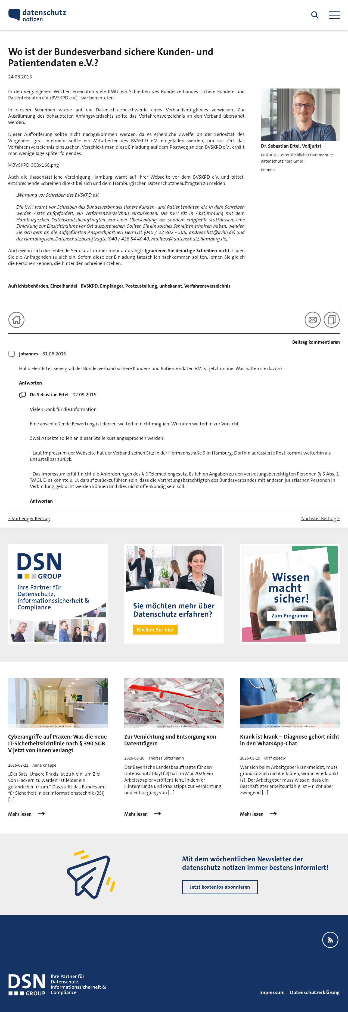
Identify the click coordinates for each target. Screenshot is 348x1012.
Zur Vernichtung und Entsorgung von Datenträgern (170, 740)
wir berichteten (97, 98)
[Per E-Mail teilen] (312, 320)
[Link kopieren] (332, 320)
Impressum (272, 992)
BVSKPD (89, 286)
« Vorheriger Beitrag (29, 519)
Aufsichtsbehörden (28, 286)
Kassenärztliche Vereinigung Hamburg (71, 177)
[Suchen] (315, 15)
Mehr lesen (20, 814)
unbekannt (170, 286)
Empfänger (111, 286)
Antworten (30, 383)
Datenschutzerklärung (315, 992)
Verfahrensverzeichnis (207, 286)
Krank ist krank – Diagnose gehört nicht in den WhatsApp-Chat (289, 740)
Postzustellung (141, 286)
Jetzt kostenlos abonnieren (220, 887)
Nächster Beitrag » (320, 519)
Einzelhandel (63, 286)
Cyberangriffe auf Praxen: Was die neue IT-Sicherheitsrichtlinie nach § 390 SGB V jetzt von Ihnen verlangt (57, 743)
